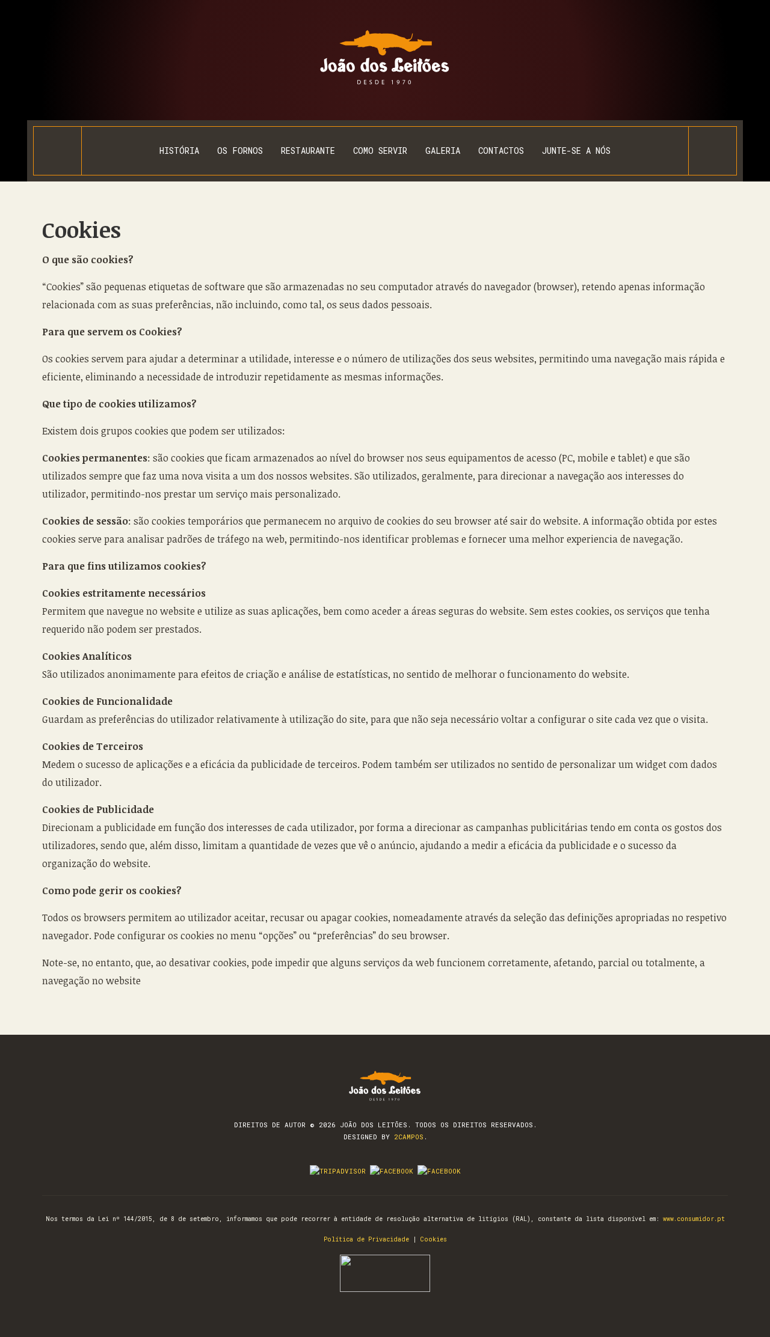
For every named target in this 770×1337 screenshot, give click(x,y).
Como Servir (380, 150)
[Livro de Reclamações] (385, 1272)
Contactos (501, 150)
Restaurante (308, 150)
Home (57, 151)
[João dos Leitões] (385, 57)
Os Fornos (240, 150)
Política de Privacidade (366, 1239)
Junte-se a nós (576, 150)
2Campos (409, 1136)
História (179, 150)
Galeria (442, 150)
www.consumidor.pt (694, 1219)
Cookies (81, 229)
